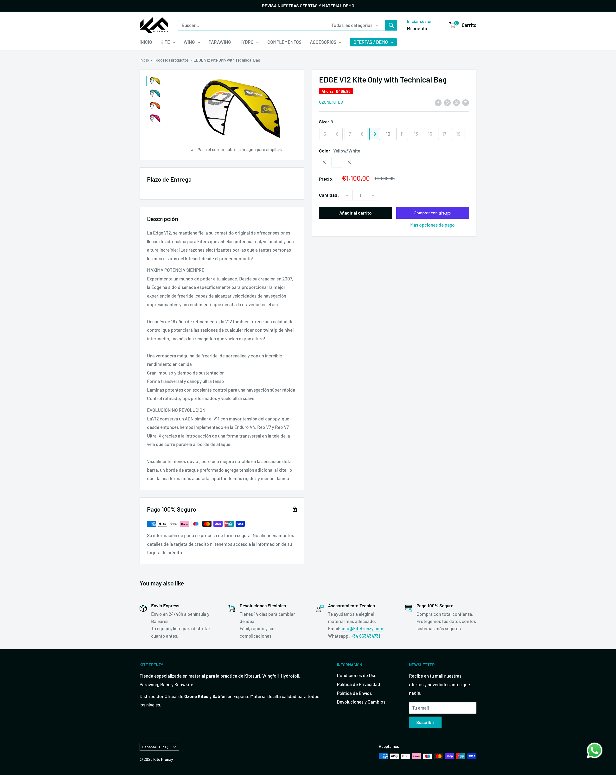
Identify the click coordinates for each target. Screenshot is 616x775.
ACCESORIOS (323, 42)
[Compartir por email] (465, 102)
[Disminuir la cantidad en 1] (347, 195)
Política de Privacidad (358, 684)
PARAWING (220, 42)
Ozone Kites (331, 102)
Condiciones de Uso (357, 675)
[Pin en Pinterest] (447, 102)
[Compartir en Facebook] (438, 102)
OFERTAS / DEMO (370, 42)
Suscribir (425, 722)
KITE (165, 42)
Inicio (144, 59)
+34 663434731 (365, 636)
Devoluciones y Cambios (361, 702)
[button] (594, 750)
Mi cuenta (417, 28)
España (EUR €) (155, 746)
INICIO (146, 42)
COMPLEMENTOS (284, 42)
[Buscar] (391, 25)
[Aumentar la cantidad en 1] (373, 195)
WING (189, 42)
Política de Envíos (354, 693)
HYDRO (246, 42)
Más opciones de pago (432, 225)
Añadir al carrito (355, 213)
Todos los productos (171, 59)
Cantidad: (329, 195)
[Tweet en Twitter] (456, 102)
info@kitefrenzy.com (362, 628)
